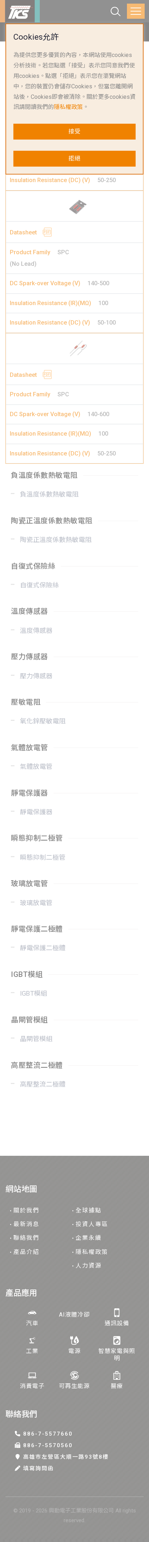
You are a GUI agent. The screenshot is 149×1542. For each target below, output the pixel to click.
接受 (74, 131)
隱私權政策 (68, 106)
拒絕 (74, 158)
